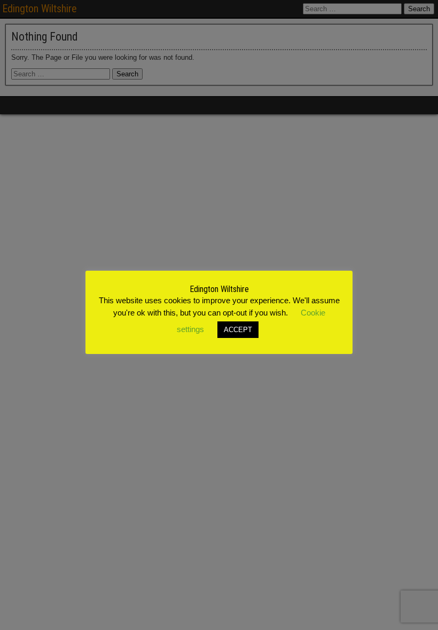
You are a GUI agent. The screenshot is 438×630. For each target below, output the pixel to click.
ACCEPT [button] (238, 330)
